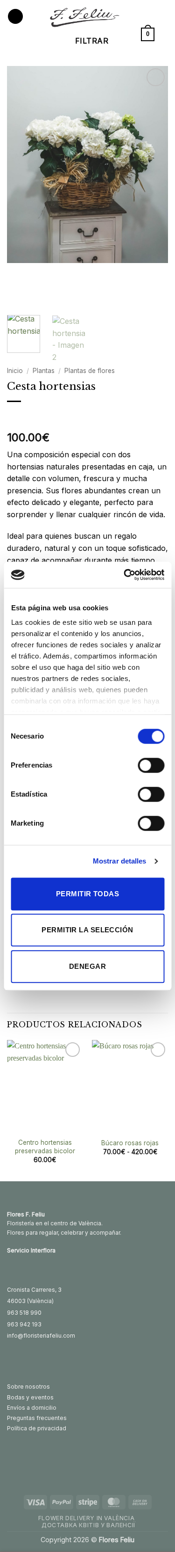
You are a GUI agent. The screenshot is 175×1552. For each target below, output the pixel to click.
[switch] (151, 765)
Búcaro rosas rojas (130, 1143)
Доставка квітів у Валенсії (89, 1525)
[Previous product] (34, 417)
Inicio (15, 370)
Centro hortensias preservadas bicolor (45, 1147)
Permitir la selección (87, 930)
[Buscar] (164, 34)
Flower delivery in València (86, 1518)
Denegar (87, 966)
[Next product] (15, 417)
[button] (15, 16)
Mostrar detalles (120, 861)
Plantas (44, 370)
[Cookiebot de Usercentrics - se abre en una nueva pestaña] (124, 575)
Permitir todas (87, 894)
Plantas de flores (89, 370)
